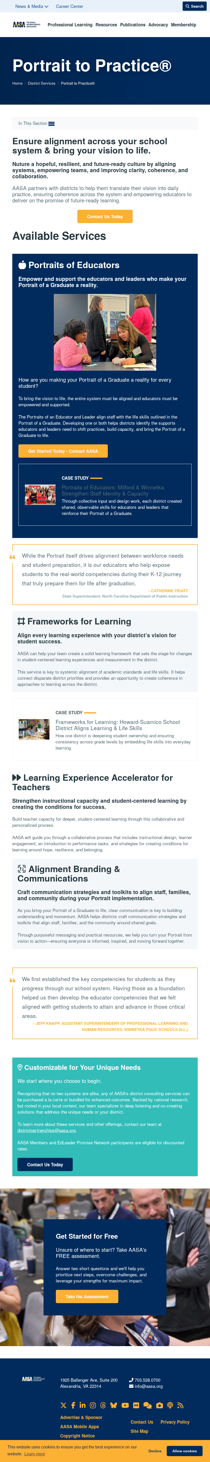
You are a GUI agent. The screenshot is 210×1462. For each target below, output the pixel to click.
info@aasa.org (149, 1386)
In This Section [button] (33, 123)
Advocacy (158, 24)
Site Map (139, 1431)
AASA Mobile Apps (79, 1426)
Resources (106, 24)
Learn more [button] (34, 1454)
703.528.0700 (147, 1380)
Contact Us (142, 1422)
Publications (132, 24)
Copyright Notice (77, 1436)
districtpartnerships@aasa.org (46, 1130)
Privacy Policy (175, 1422)
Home (18, 83)
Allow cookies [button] (184, 1451)
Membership (183, 24)
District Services (42, 83)
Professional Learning (70, 24)
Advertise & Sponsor (81, 1417)
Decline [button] (155, 1451)
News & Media (29, 6)
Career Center (69, 6)
